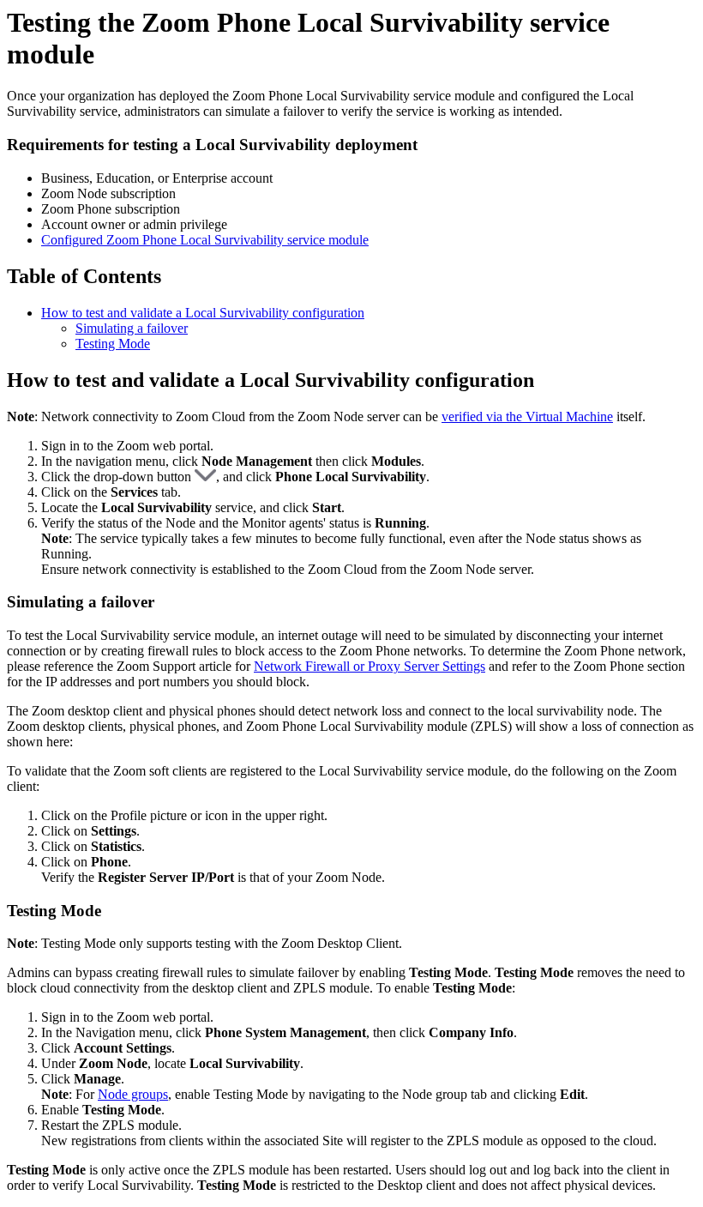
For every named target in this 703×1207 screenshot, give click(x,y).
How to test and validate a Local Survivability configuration (202, 312)
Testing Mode (112, 343)
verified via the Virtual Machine (527, 416)
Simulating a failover (131, 328)
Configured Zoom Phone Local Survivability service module (205, 239)
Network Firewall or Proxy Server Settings (369, 666)
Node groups (133, 1094)
